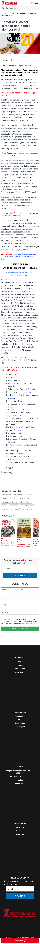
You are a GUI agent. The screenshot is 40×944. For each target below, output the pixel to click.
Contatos (19, 780)
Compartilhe (18, 941)
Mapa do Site (20, 672)
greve (4, 506)
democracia (29, 495)
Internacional (20, 669)
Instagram (20, 834)
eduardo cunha (25, 502)
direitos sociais (23, 498)
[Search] (3, 8)
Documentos (20, 723)
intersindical (13, 506)
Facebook (20, 827)
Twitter (20, 838)
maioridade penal (27, 506)
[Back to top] (34, 933)
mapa (30, 392)
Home (4, 13)
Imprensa (19, 783)
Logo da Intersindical (19, 776)
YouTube (20, 831)
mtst (17, 510)
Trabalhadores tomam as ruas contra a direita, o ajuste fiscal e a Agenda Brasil (18, 256)
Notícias (20, 662)
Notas (20, 720)
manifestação (7, 510)
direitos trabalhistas (9, 502)
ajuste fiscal (6, 495)
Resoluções (20, 716)
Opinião (20, 665)
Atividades (18, 495)
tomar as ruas (27, 510)
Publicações (20, 726)
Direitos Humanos (8, 498)
